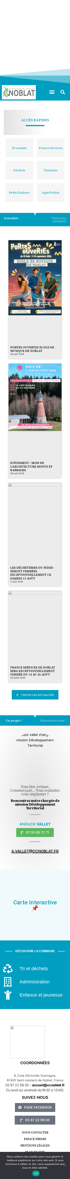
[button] (52, 92)
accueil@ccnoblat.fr (48, 1085)
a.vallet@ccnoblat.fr (35, 851)
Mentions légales (35, 1145)
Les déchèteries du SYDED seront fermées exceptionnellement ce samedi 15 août (31, 573)
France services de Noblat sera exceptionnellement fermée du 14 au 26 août (32, 670)
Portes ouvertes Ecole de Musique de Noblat (32, 349)
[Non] (65, 1165)
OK (36, 1173)
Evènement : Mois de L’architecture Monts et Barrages (31, 466)
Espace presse (35, 1139)
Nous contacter (35, 1132)
